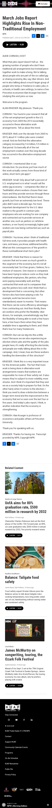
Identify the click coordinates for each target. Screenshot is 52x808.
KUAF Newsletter (11, 764)
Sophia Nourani (10, 665)
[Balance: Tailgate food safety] (24, 557)
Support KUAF (10, 742)
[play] (3, 805)
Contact (8, 736)
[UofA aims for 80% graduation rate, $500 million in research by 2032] (24, 483)
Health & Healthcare (12, 574)
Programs (9, 753)
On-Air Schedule (11, 758)
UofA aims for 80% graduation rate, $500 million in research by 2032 (25, 507)
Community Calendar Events (16, 747)
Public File (9, 769)
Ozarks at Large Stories (13, 499)
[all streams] (48, 805)
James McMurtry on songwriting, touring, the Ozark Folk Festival (23, 654)
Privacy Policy (10, 775)
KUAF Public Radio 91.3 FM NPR (17, 731)
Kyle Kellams (9, 517)
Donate (43, 4)
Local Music (9, 647)
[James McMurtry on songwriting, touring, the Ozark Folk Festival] (24, 630)
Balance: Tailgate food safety (22, 579)
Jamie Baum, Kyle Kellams (14, 587)
